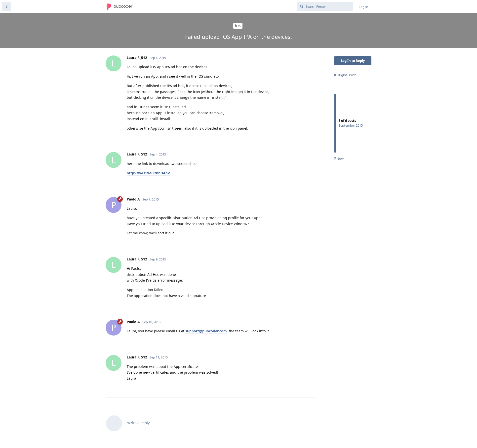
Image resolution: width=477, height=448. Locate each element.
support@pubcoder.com (206, 331)
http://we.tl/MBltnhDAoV (148, 173)
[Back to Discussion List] (6, 6)
